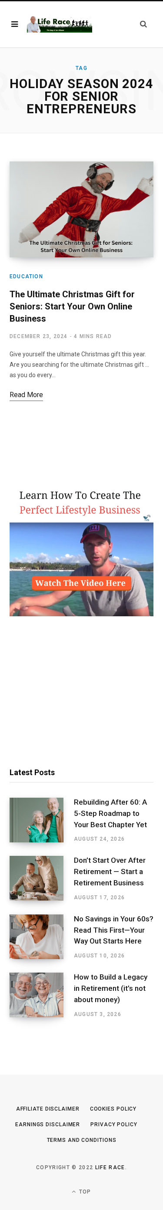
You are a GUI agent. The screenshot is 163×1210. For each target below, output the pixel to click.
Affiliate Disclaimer (48, 1109)
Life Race (110, 1167)
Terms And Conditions (81, 1140)
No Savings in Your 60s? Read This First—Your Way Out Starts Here (113, 930)
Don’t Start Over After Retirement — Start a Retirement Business (110, 871)
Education (26, 276)
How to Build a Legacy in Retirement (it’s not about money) (110, 988)
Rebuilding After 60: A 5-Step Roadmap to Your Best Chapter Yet (110, 813)
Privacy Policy (113, 1124)
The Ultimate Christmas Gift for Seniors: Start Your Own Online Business (72, 306)
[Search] (143, 24)
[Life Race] (59, 24)
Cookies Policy (113, 1109)
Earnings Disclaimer (47, 1124)
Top (84, 1192)
